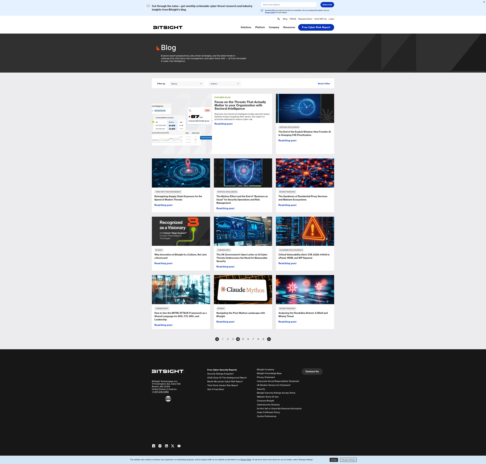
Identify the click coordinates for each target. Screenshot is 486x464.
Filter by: (161, 84)
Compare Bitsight (265, 400)
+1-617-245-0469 (160, 392)
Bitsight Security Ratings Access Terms (276, 393)
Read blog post (224, 123)
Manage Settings (348, 460)
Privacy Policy (270, 12)
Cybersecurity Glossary (268, 404)
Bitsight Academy (265, 369)
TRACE (292, 19)
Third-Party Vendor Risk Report (222, 385)
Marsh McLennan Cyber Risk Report (225, 381)
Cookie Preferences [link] (266, 416)
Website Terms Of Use (267, 396)
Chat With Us (320, 19)
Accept (334, 460)
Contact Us (312, 371)
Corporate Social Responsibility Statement (278, 381)
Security (261, 389)
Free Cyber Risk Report (316, 27)
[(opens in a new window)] (168, 399)
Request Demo (305, 19)
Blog (285, 19)
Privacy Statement (266, 377)
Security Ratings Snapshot (220, 373)
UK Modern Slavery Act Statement (274, 385)
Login (331, 19)
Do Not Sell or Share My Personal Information (279, 408)
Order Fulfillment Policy (268, 412)
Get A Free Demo (215, 389)
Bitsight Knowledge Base (269, 373)
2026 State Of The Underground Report (227, 377)
